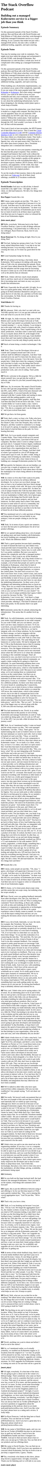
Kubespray (15, 92)
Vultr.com (15, 175)
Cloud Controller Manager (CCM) (21, 131)
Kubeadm (4, 92)
